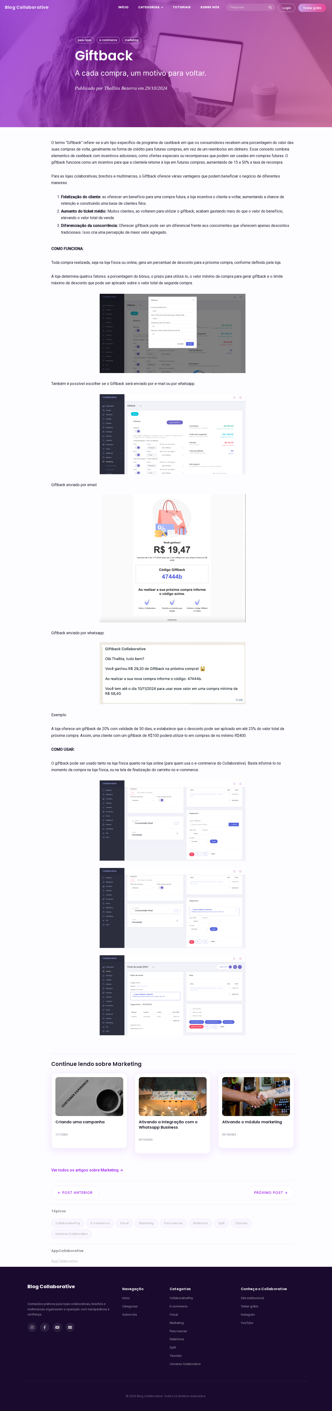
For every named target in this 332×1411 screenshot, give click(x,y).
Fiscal (124, 1223)
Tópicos (58, 1211)
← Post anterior (75, 1192)
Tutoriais (182, 7)
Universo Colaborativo (71, 1234)
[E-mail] (70, 1327)
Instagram (248, 1314)
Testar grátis (312, 8)
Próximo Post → (271, 1192)
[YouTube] (57, 1327)
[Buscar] (270, 7)
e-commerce (108, 40)
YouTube (247, 1323)
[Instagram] (32, 1327)
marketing (132, 40)
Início (123, 7)
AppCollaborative (64, 1261)
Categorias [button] (149, 7)
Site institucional (252, 1298)
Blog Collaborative (27, 7)
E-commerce (100, 1223)
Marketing (146, 1223)
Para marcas (173, 1223)
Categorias (130, 1306)
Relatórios (200, 1223)
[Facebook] (44, 1327)
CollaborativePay (67, 1223)
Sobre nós (210, 7)
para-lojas (85, 40)
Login (287, 8)
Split (221, 1223)
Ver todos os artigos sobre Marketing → (87, 1170)
